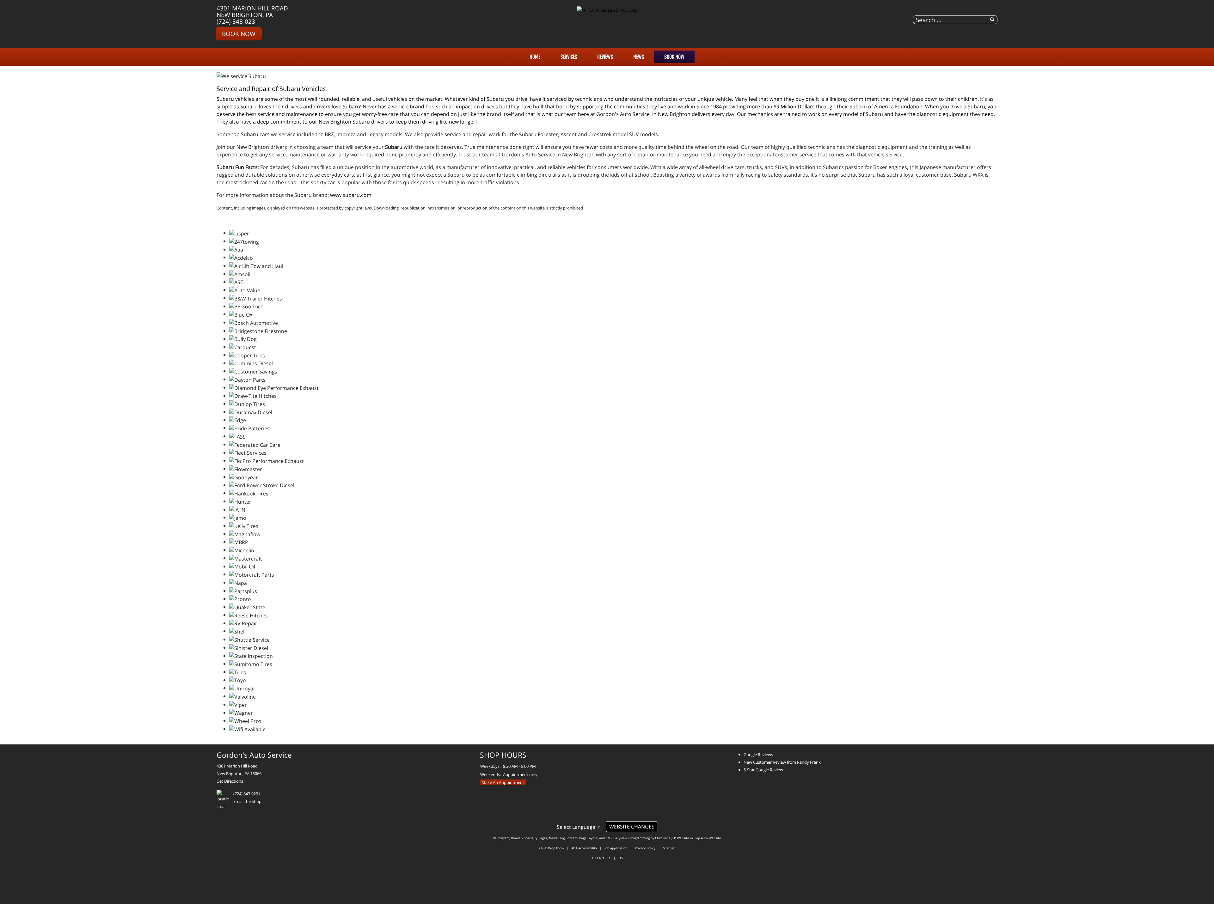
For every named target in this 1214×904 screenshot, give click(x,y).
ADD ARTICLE (601, 858)
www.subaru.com (350, 194)
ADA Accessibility (584, 848)
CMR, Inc (661, 838)
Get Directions (230, 781)
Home (535, 57)
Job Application (615, 848)
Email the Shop (247, 801)
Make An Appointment (502, 782)
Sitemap (669, 848)
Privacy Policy (645, 848)
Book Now (238, 33)
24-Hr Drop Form (551, 848)
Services (569, 57)
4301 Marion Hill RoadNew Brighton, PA (252, 11)
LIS (620, 858)
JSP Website (680, 838)
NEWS (638, 57)
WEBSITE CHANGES (631, 826)
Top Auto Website (707, 838)
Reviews (605, 57)
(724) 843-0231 (238, 21)
